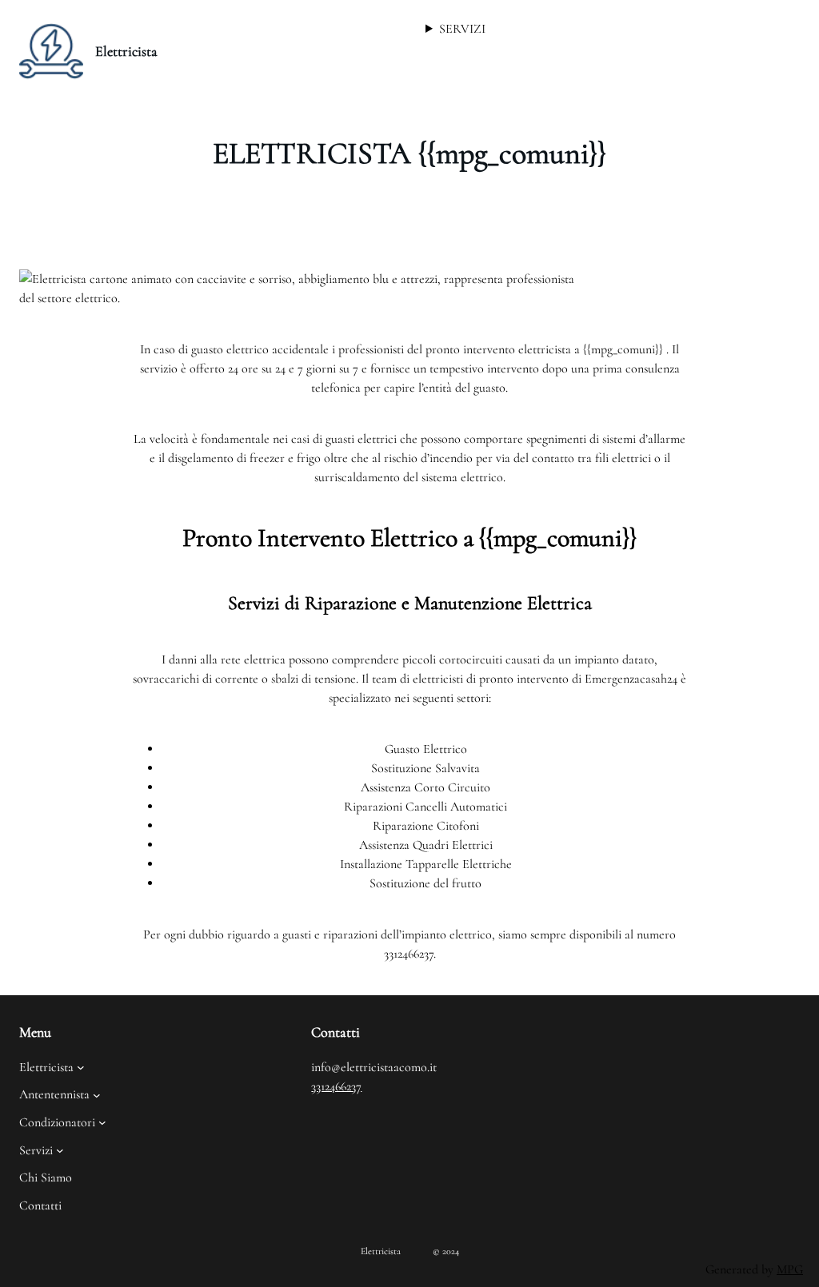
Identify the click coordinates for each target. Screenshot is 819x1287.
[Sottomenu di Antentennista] (97, 1095)
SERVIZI (462, 29)
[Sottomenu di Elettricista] (81, 1067)
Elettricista (126, 51)
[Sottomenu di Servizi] (60, 1150)
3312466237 (336, 1086)
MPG (790, 1269)
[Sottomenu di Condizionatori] (102, 1122)
